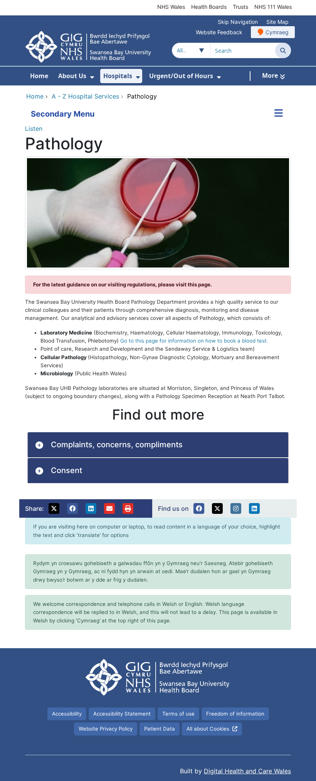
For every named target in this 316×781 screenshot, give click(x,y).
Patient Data (159, 729)
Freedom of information (235, 714)
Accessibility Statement (122, 714)
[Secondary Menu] (278, 114)
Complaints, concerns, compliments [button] (117, 444)
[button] (54, 508)
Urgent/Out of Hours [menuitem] (181, 76)
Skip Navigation (238, 21)
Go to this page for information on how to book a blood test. (194, 341)
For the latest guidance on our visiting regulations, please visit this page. (122, 284)
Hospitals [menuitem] (117, 76)
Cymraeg (277, 32)
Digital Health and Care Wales (247, 771)
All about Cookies (208, 729)
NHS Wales (171, 6)
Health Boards (209, 6)
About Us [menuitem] (72, 76)
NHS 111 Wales (273, 6)
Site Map (277, 21)
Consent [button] (66, 470)
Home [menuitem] (39, 76)
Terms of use (178, 714)
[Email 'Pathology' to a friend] (109, 508)
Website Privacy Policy (106, 729)
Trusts (240, 6)
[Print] (128, 508)
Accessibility (67, 714)
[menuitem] (92, 77)
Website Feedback (219, 32)
